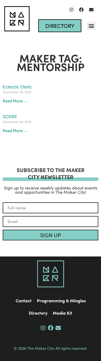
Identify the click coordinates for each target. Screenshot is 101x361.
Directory (38, 313)
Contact (24, 300)
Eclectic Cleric (17, 87)
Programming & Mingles (61, 300)
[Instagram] (71, 9)
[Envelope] (91, 9)
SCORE (10, 117)
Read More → (15, 101)
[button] (91, 25)
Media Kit (62, 313)
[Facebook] (81, 9)
